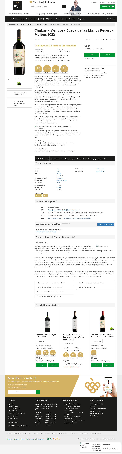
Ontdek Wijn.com (61, 19)
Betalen (92, 406)
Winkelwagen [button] (107, 6)
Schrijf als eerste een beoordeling (45, 40)
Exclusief (72, 19)
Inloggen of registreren (13, 433)
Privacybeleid (94, 416)
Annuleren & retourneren (98, 409)
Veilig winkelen (38, 433)
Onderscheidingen (57, 159)
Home (16, 24)
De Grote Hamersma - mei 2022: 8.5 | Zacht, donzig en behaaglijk (69, 218)
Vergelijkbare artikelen (98, 159)
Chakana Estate (62, 180)
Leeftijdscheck (73, 433)
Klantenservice (111, 2)
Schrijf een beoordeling (105, 224)
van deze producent (50, 287)
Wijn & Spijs (40, 19)
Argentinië (30, 24)
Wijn (22, 19)
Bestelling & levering (96, 404)
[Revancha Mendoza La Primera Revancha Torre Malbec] (75, 321)
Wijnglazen (81, 19)
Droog (59, 173)
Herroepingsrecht (95, 433)
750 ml (59, 187)
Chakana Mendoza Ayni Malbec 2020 (46, 336)
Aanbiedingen (14, 19)
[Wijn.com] (17, 5)
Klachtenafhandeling (96, 411)
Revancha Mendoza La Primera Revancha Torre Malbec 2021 (73, 337)
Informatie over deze (50, 283)
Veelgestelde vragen (96, 413)
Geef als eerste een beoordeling (46, 232)
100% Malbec (100, 169)
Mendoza (38, 24)
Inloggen (102, 2)
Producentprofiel (83, 159)
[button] (38, 69)
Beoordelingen (70, 159)
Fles (91, 54)
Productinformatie (42, 159)
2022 (58, 183)
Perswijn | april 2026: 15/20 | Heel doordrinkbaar (64, 210)
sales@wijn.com (13, 419)
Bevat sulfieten (100, 171)
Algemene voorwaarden (59, 433)
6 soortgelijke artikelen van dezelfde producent (100, 40)
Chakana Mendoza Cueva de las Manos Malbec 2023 (102, 336)
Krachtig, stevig (41, 341)
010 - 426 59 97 (94, 2)
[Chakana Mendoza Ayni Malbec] (47, 321)
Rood (45, 24)
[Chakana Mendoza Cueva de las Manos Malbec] (102, 321)
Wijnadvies (50, 19)
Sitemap (47, 433)
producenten (87, 287)
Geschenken (30, 19)
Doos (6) (107, 54)
